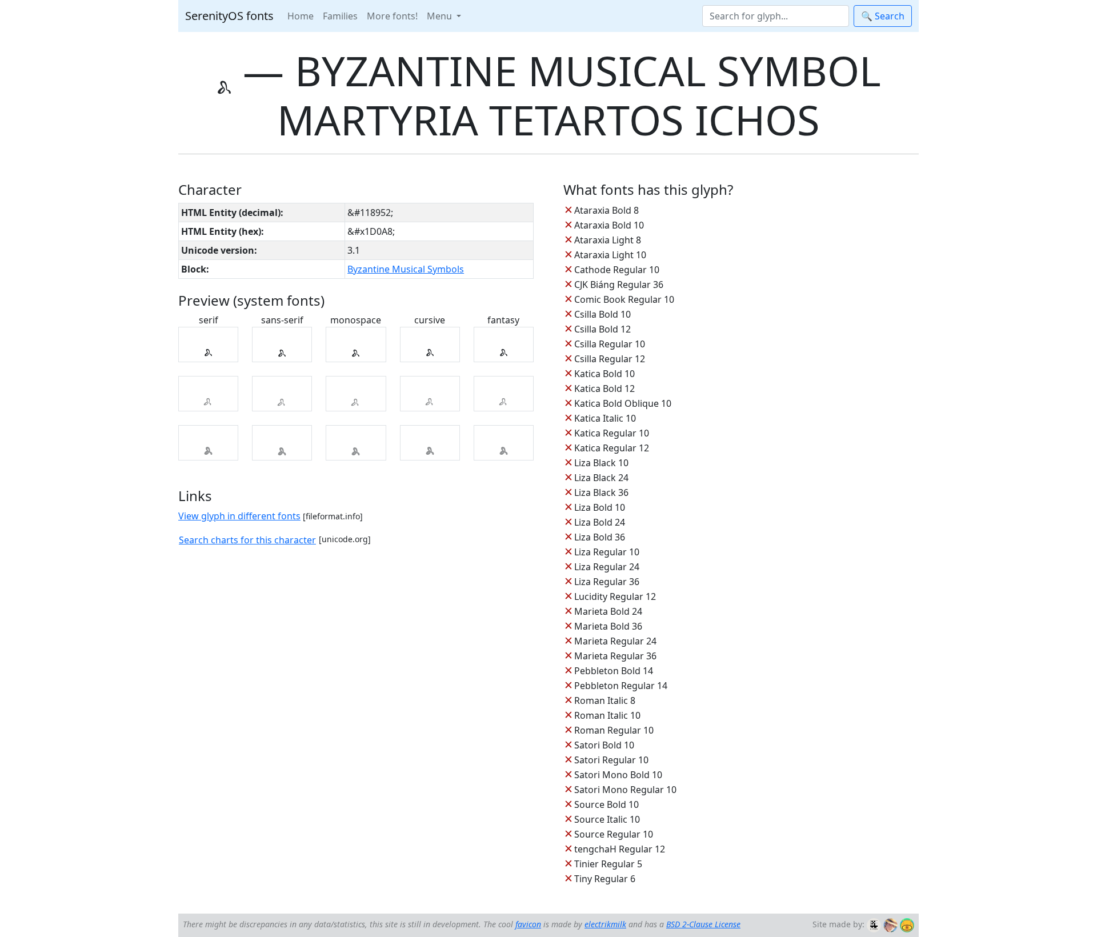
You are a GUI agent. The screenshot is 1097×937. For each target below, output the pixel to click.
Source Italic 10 (607, 819)
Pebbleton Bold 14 (613, 670)
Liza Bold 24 (599, 522)
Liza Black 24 (601, 477)
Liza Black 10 (601, 463)
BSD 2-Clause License (703, 924)
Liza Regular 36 (606, 581)
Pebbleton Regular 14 (620, 685)
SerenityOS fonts (229, 15)
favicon (528, 924)
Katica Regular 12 (611, 448)
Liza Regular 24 (606, 566)
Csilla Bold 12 (602, 329)
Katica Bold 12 (604, 388)
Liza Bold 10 (599, 507)
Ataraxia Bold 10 (609, 225)
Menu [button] (440, 16)
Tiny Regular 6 (604, 878)
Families (340, 16)
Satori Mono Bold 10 (618, 774)
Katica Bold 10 (604, 373)
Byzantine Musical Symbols (405, 269)
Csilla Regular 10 (609, 344)
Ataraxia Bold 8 (606, 210)
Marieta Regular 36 (615, 656)
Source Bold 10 (606, 804)
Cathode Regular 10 (616, 269)
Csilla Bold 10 (602, 314)
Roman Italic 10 (607, 715)
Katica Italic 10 (605, 418)
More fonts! (392, 16)
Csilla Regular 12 (609, 359)
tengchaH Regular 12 (619, 849)
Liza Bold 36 (599, 537)
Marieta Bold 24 (608, 611)
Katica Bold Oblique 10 (622, 403)
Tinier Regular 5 (608, 864)
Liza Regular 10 (606, 552)
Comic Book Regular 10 (624, 299)
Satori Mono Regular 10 (625, 789)
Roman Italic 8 (604, 700)
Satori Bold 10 (604, 745)
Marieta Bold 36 (608, 626)
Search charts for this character (247, 540)
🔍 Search (882, 16)
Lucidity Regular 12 (615, 596)
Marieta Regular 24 (615, 641)
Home (300, 16)
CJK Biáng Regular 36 (618, 284)
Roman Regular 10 (614, 730)
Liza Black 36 (601, 492)
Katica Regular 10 (611, 433)
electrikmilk (605, 924)
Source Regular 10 (613, 834)
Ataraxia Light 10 (610, 255)
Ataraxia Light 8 (607, 240)
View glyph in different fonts (239, 516)
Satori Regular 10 (611, 760)
